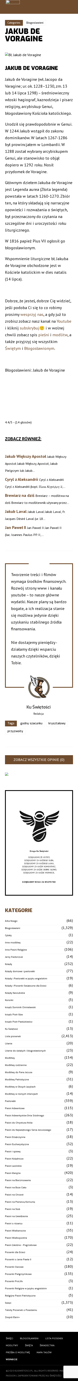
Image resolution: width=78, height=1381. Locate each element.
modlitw (60, 334)
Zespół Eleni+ (12, 1317)
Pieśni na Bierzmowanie (18, 1180)
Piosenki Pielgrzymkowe (18, 1274)
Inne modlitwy (13, 942)
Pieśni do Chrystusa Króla (18, 1122)
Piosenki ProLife (14, 1281)
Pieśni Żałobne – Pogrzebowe (21, 1245)
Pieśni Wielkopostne (16, 1238)
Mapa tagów (44, 1352)
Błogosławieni (34, 22)
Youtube (64, 321)
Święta (29, 1345)
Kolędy (8, 964)
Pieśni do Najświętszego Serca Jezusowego (28, 1130)
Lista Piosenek (54, 1338)
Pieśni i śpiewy (13, 1151)
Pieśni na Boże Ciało (15, 1187)
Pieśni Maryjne (13, 1173)
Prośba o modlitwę (18, 1352)
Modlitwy (10, 1058)
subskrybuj (29, 328)
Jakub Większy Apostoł (25, 456)
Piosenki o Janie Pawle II (18, 1259)
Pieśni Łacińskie (13, 1166)
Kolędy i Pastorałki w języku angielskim (26, 978)
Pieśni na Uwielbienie (16, 1216)
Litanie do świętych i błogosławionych (25, 1050)
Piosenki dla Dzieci (15, 1252)
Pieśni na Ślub (12, 1209)
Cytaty (8, 935)
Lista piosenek (13, 1036)
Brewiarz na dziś (19, 495)
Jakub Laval (16, 511)
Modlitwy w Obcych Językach (20, 1086)
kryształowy (57, 723)
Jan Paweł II (15, 527)
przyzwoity (15, 731)
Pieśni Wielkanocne (15, 1230)
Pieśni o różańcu (13, 1223)
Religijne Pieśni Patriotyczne (20, 1295)
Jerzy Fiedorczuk (14, 957)
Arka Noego (11, 921)
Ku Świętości (11, 1029)
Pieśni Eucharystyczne (17, 1144)
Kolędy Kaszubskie (15, 993)
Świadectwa (47, 1345)
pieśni (43, 334)
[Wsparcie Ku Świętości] (39, 848)
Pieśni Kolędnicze (14, 1158)
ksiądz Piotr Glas (14, 1014)
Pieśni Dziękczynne (15, 1137)
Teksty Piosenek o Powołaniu (21, 1310)
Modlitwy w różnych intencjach (21, 1094)
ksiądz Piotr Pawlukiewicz (18, 1021)
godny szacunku (31, 723)
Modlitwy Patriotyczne (17, 1079)
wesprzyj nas (31, 314)
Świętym (13, 348)
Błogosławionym (39, 348)
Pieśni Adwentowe (15, 1108)
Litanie (8, 1043)
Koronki (9, 1000)
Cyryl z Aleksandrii (21, 479)
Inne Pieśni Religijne (16, 949)
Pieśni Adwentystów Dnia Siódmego (24, 1115)
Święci (8, 1303)
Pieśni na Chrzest (14, 1194)
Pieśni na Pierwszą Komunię (20, 1202)
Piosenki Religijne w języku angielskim (26, 1288)
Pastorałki (10, 1101)
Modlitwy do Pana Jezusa (18, 1072)
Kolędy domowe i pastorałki (20, 971)
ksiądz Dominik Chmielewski (20, 1007)
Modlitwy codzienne (16, 1065)
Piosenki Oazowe (14, 1267)
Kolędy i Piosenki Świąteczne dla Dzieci (25, 985)
